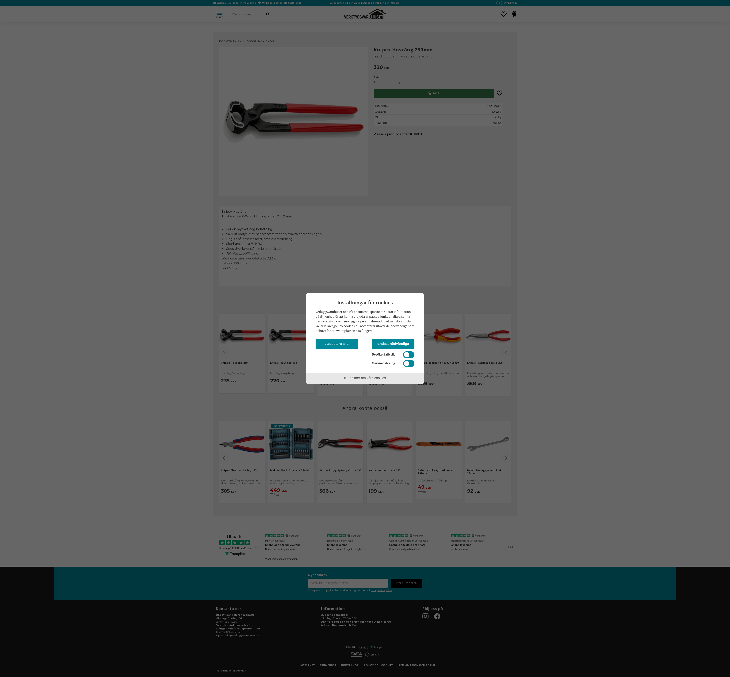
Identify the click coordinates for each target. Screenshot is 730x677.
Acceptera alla (336, 344)
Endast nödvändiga (393, 344)
